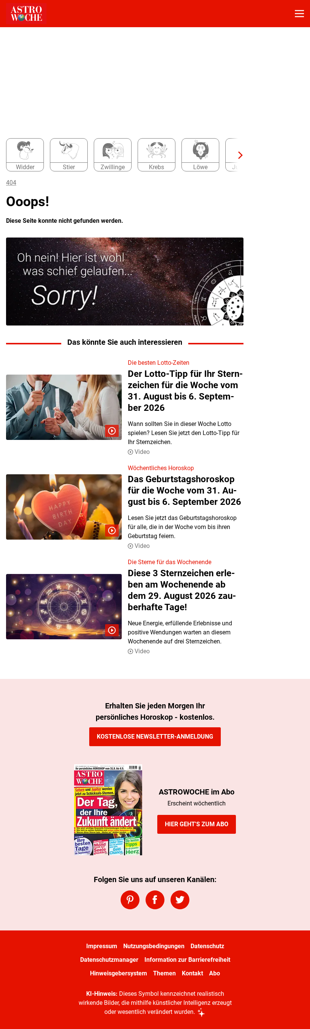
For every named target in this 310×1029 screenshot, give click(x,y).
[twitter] (179, 899)
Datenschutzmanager (109, 959)
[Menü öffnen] (299, 13)
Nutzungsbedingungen (153, 946)
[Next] (236, 155)
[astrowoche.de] (26, 13)
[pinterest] (130, 899)
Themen (164, 973)
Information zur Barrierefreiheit (187, 959)
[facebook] (155, 899)
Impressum (101, 946)
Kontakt (192, 973)
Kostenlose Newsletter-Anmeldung (155, 736)
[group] (121, 155)
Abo (214, 973)
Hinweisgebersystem (118, 973)
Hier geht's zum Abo (196, 824)
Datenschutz (207, 946)
